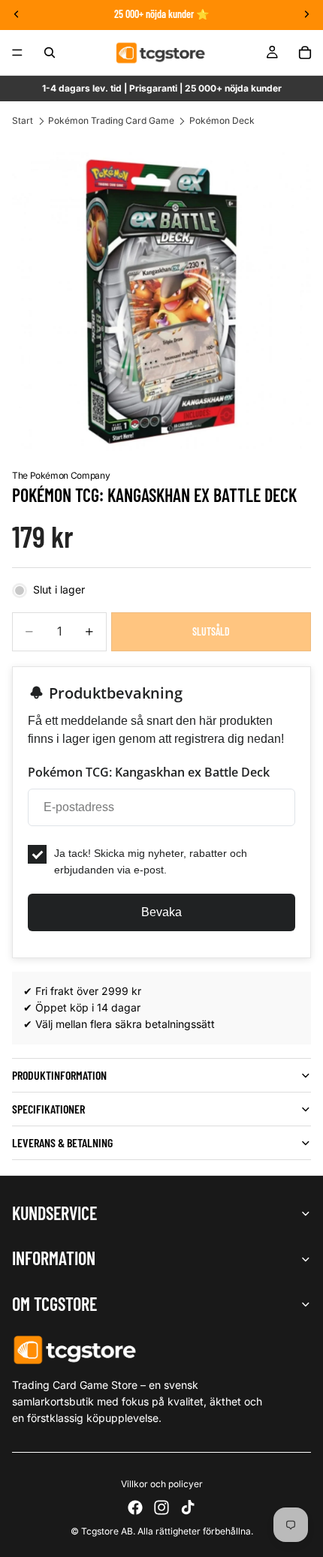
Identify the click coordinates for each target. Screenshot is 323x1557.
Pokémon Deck (222, 120)
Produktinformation (59, 1075)
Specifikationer (48, 1109)
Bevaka (161, 912)
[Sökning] (49, 52)
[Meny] (17, 52)
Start (22, 120)
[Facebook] (135, 1507)
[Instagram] (161, 1507)
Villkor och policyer (162, 1483)
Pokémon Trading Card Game (111, 120)
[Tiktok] (188, 1507)
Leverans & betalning (62, 1142)
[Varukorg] (304, 52)
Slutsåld (211, 631)
